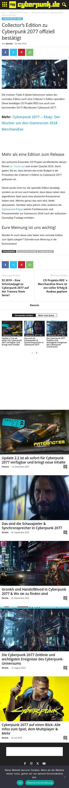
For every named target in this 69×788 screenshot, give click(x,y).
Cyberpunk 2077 (46, 251)
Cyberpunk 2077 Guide (57, 335)
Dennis (9, 43)
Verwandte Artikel (24, 315)
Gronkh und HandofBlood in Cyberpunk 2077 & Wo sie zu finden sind (34, 591)
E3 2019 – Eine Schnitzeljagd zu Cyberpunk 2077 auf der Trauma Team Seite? (15, 287)
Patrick (5, 466)
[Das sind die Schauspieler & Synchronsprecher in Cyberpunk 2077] (34, 328)
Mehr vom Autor (46, 315)
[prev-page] (32, 353)
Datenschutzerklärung (39, 782)
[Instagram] (31, 763)
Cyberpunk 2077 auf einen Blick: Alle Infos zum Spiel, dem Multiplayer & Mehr (31, 729)
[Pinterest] (21, 52)
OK (20, 782)
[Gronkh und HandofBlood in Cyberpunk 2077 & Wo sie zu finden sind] (34, 563)
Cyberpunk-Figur (12, 209)
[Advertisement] (34, 141)
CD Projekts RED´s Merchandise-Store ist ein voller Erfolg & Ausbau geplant (52, 285)
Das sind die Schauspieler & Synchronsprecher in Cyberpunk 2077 (34, 341)
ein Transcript (17, 166)
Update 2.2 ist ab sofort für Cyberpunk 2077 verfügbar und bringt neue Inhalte (12, 341)
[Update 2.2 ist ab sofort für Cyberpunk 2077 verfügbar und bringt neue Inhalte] (12, 328)
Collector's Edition (27, 251)
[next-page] (36, 353)
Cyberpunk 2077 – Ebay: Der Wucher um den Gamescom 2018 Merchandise (31, 123)
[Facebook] (5, 52)
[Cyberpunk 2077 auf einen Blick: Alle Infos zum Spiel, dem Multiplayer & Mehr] (34, 698)
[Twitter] (13, 52)
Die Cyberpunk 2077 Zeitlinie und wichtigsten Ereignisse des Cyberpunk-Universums (57, 342)
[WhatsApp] (29, 52)
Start (4, 12)
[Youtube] (44, 763)
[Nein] (64, 777)
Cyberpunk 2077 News (18, 12)
